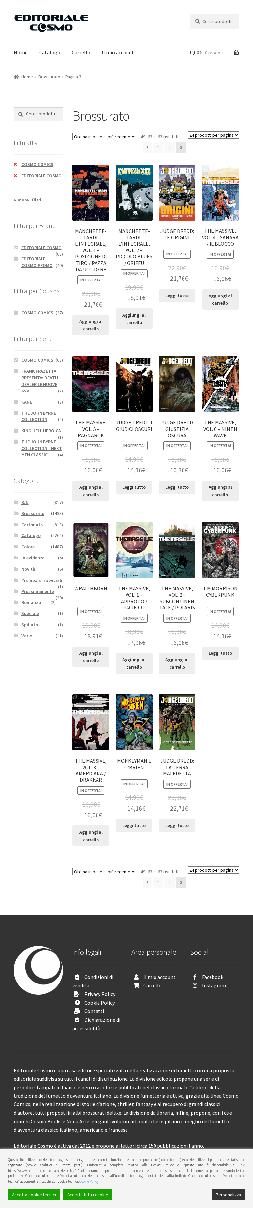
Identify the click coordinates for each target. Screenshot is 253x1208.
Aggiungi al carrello (91, 325)
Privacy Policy (99, 994)
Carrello (81, 52)
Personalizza (228, 1194)
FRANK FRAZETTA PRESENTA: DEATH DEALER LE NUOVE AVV (39, 380)
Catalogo (49, 52)
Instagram (214, 985)
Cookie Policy (99, 1002)
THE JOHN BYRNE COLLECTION (38, 416)
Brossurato (49, 77)
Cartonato (32, 525)
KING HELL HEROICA (41, 431)
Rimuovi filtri (27, 200)
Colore (28, 547)
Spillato (29, 625)
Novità (28, 569)
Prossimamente (37, 591)
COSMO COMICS (37, 164)
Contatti (94, 1011)
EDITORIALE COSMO (41, 175)
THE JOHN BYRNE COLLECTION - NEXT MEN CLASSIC (41, 448)
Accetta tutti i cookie (87, 1194)
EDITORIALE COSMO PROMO (37, 262)
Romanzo (31, 602)
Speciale (30, 613)
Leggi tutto (177, 295)
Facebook (212, 977)
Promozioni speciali (41, 580)
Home (21, 52)
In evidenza (33, 558)
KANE (26, 402)
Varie (26, 636)
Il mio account (118, 52)
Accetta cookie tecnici (34, 1194)
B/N (25, 502)
